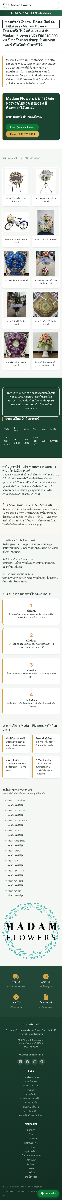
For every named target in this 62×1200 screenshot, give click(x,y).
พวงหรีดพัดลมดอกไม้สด (31, 1098)
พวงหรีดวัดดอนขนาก (15, 810)
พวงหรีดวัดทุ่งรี (12, 860)
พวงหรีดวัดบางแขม (14, 880)
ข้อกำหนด (32, 1191)
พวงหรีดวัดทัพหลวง (14, 850)
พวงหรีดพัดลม (31, 1081)
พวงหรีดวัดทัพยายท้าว (15, 840)
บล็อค (31, 1168)
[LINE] (20, 1062)
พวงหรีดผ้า (31, 1094)
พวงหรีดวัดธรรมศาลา (15, 870)
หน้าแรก (31, 1130)
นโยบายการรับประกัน (31, 1155)
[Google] (42, 1062)
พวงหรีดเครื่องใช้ (31, 1107)
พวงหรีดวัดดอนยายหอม (16, 820)
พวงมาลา (31, 1090)
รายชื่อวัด (31, 1172)
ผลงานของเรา (31, 1142)
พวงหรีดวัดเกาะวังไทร (15, 800)
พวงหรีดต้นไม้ (31, 1102)
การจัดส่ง (31, 1147)
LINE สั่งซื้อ (50, 1193)
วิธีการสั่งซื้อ (31, 1138)
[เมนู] (55, 5)
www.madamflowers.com (31, 1054)
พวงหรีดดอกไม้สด (31, 1077)
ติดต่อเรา (31, 1164)
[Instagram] (35, 1062)
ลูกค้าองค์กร (31, 1151)
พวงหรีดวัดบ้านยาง (13, 890)
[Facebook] (27, 1062)
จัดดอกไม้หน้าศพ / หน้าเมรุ (31, 1115)
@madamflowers (42, 13)
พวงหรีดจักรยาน (31, 1085)
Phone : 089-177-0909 (22, 134)
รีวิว (31, 1134)
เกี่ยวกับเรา (31, 1159)
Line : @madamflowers (22, 127)
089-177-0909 (21, 13)
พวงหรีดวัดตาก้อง (13, 830)
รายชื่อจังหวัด (31, 1176)
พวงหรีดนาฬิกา (31, 1111)
